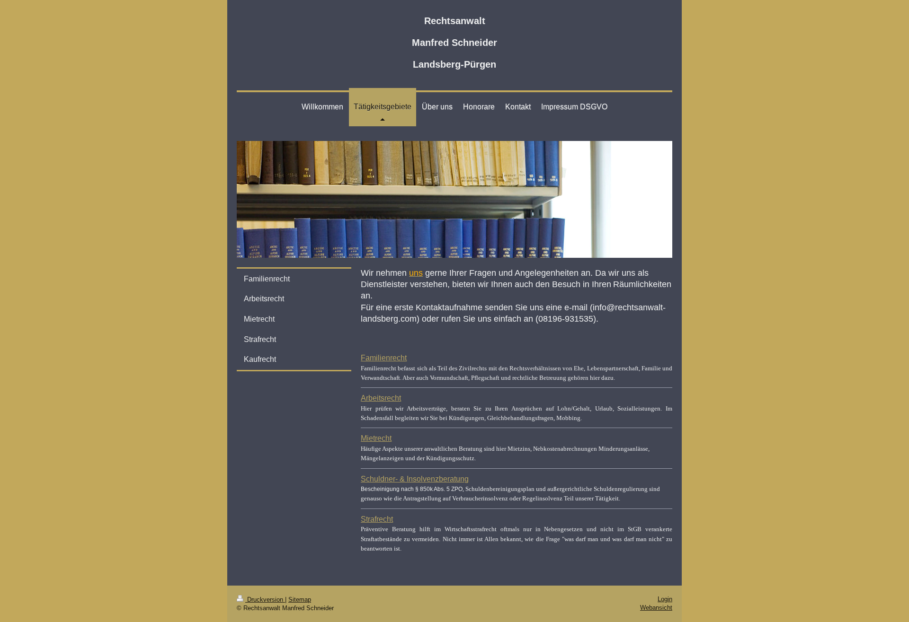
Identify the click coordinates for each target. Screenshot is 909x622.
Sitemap (299, 599)
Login (665, 599)
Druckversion (265, 599)
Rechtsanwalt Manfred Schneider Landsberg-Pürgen (454, 43)
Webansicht (656, 607)
